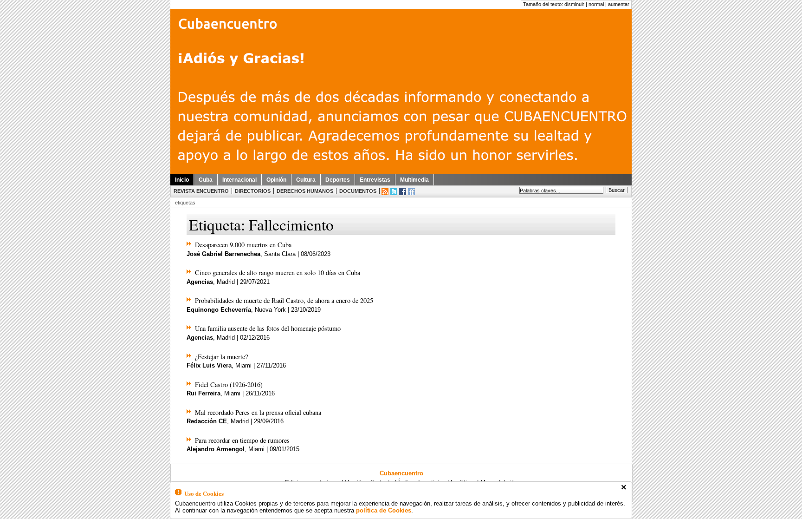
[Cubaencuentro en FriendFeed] (411, 191)
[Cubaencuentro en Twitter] (393, 191)
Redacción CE (207, 421)
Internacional (239, 180)
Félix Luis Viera (209, 365)
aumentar (618, 4)
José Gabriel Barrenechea (223, 253)
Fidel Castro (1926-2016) (229, 384)
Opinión (276, 180)
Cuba (206, 180)
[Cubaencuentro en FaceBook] (402, 191)
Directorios (253, 191)
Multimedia (414, 180)
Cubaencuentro (401, 473)
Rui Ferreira (203, 393)
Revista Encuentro (201, 191)
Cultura (306, 180)
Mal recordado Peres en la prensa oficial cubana (258, 412)
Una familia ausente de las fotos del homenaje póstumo (268, 328)
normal (596, 4)
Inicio (182, 180)
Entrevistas (375, 180)
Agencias (200, 281)
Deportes (337, 180)
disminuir (574, 4)
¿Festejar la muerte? (221, 356)
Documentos (357, 191)
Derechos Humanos (305, 191)
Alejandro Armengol (216, 449)
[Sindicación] (385, 191)
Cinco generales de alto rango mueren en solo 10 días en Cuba (277, 272)
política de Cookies (383, 510)
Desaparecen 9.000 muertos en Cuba (243, 244)
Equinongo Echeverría (219, 309)
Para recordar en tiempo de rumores (242, 440)
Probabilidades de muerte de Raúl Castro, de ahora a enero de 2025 (284, 300)
